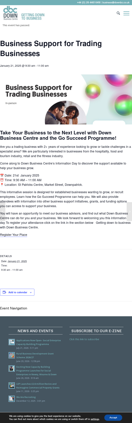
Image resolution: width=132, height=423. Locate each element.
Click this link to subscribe (84, 339)
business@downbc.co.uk (115, 2)
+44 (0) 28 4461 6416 (89, 2)
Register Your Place (13, 234)
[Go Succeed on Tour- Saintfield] (129, 211)
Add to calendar (17, 292)
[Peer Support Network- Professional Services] (2, 211)
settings (95, 419)
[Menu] (124, 13)
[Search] (116, 13)
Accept (113, 417)
